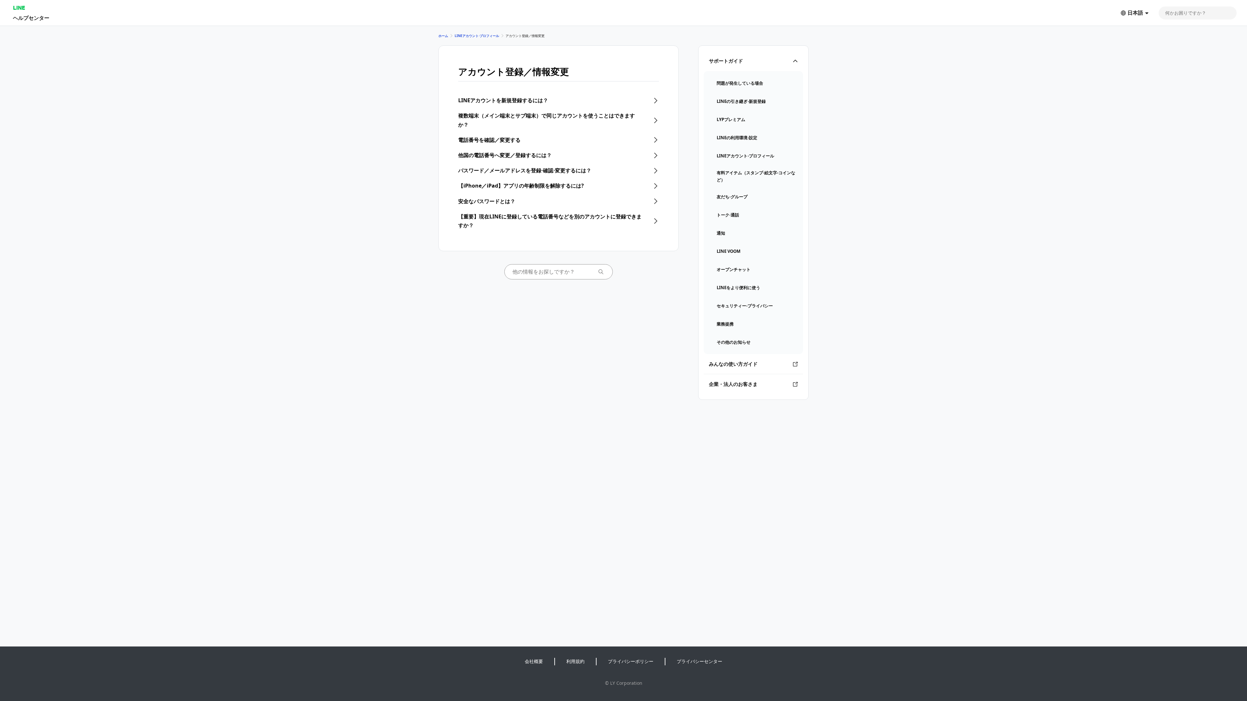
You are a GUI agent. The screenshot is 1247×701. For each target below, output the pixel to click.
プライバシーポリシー (630, 661)
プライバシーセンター (699, 661)
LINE (19, 7)
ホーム (443, 35)
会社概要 (534, 661)
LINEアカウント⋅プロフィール (477, 35)
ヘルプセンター (31, 17)
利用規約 (575, 661)
